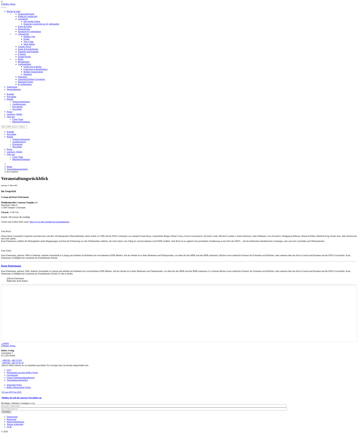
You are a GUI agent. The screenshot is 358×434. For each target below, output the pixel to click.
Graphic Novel (24, 46)
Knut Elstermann (11, 265)
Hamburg (27, 74)
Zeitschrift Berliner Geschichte (31, 79)
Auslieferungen (19, 104)
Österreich (22, 77)
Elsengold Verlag (25, 82)
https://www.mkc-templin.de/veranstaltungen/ (50, 222)
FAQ (9, 370)
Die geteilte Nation (31, 21)
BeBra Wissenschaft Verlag (19, 387)
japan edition (29, 44)
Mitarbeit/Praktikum (21, 122)
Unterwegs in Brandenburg (35, 69)
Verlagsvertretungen (21, 101)
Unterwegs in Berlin (32, 67)
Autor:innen (12, 87)
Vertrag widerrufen (15, 424)
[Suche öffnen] (2, 7)
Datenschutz (12, 417)
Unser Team (17, 119)
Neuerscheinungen (26, 14)
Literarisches (23, 34)
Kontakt (10, 94)
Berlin (20, 59)
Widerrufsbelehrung (15, 422)
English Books (24, 56)
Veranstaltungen (14, 89)
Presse (9, 112)
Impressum (11, 419)
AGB (9, 427)
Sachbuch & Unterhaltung (29, 31)
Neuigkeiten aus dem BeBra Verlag (22, 372)
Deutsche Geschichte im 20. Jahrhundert (41, 24)
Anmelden (6, 412)
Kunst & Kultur (25, 26)
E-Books (22, 54)
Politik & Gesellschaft (27, 16)
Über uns (11, 117)
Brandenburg (24, 62)
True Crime (28, 41)
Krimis (26, 39)
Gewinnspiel (12, 375)
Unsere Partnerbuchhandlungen (21, 377)
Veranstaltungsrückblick (17, 380)
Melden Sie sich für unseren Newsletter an (22, 398)
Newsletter (11, 96)
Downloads (17, 106)
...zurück (5, 343)
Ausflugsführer (24, 64)
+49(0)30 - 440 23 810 (12, 360)
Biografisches (24, 29)
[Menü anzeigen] (5, 7)
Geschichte (23, 19)
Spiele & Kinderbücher (28, 49)
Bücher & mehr (13, 11)
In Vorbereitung (25, 84)
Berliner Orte (29, 36)
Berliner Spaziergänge (33, 72)
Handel (10, 99)
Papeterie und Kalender (28, 51)
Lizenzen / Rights (14, 114)
